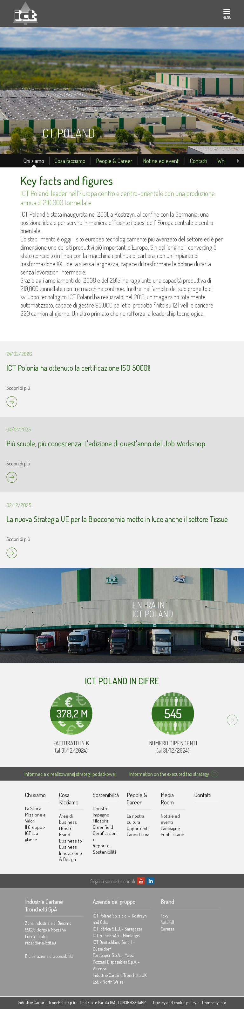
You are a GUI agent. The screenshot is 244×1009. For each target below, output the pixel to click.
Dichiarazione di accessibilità (49, 956)
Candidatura (138, 834)
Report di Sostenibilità (105, 849)
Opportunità (138, 828)
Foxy (164, 915)
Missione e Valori (35, 818)
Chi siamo (34, 160)
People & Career (114, 160)
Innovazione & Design (70, 856)
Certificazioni (105, 836)
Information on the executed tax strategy (169, 774)
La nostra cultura (135, 819)
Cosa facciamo (70, 160)
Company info (214, 1002)
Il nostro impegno (101, 811)
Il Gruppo (35, 827)
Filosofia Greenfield (103, 824)
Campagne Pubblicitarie (172, 831)
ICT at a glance (31, 836)
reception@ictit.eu (40, 942)
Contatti (198, 160)
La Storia (33, 808)
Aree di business (68, 819)
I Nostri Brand (65, 831)
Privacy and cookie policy (174, 1002)
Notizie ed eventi (161, 160)
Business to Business (70, 844)
